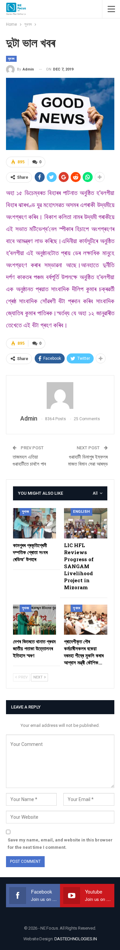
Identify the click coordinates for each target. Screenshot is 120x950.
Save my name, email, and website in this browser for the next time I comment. (60, 843)
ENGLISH (81, 511)
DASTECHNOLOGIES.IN (75, 938)
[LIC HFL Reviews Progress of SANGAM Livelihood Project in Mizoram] (85, 523)
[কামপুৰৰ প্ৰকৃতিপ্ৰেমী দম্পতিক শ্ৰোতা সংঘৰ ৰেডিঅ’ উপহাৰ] (34, 523)
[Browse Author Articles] (60, 395)
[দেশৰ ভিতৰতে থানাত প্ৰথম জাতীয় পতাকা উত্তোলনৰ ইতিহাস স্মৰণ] (34, 620)
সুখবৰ (11, 58)
